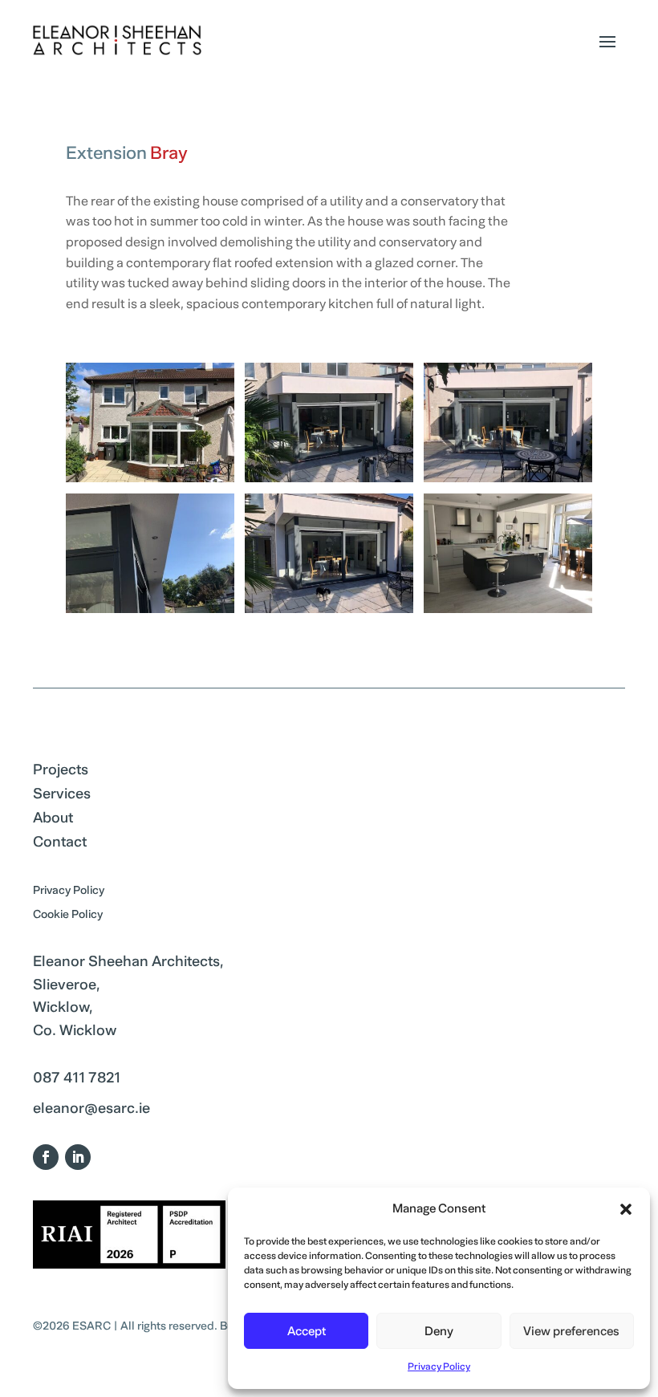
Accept (306, 1331)
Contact (60, 846)
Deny (438, 1331)
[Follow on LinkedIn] (78, 1157)
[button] (626, 1209)
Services (62, 797)
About (53, 821)
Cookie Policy (68, 916)
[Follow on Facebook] (46, 1157)
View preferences (571, 1331)
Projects (60, 773)
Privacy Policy (439, 1366)
